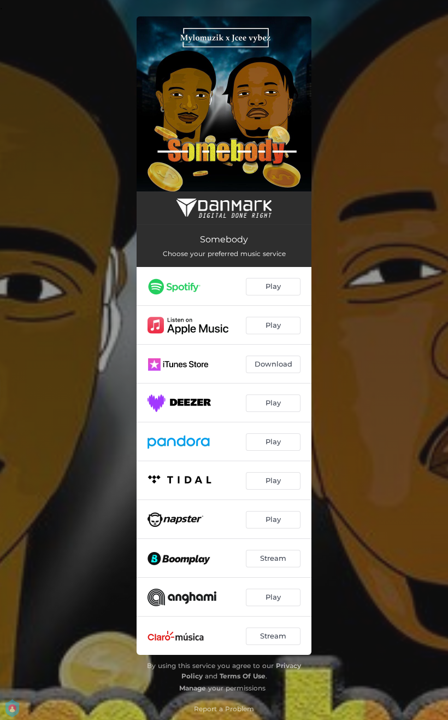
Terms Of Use (243, 676)
